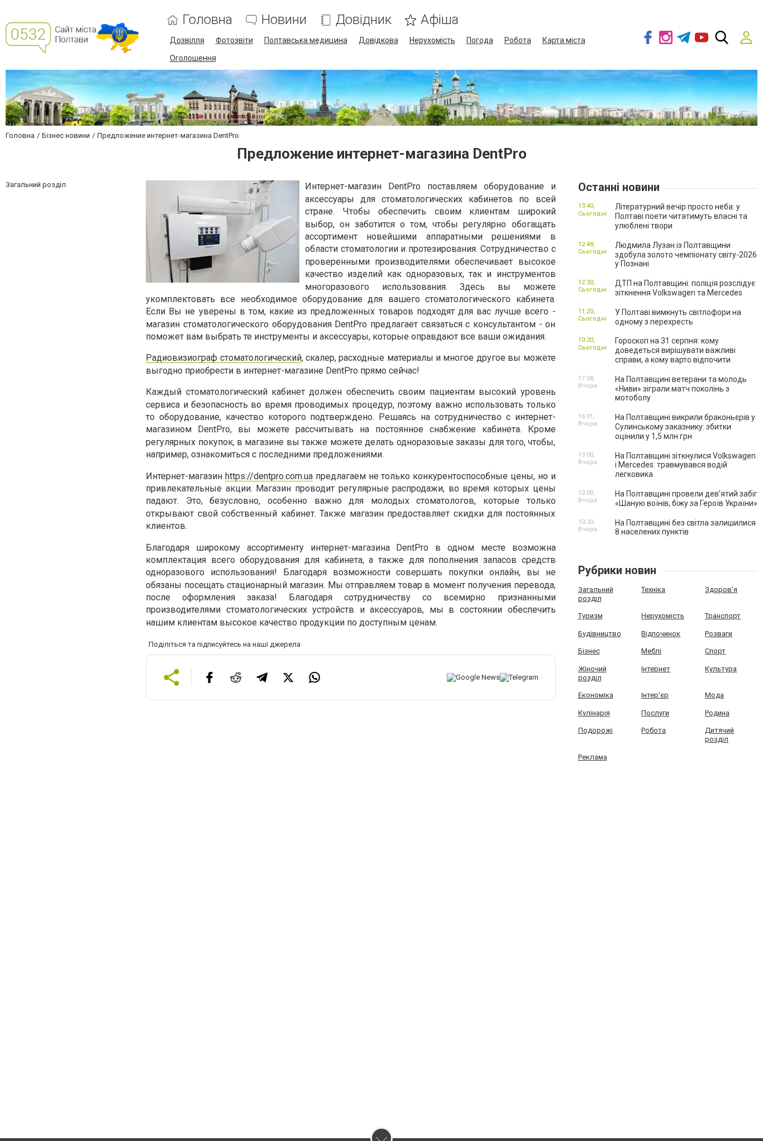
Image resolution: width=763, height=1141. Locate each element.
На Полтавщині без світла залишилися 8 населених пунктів (685, 527)
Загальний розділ (595, 594)
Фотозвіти (234, 40)
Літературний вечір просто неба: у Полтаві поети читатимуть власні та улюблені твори (681, 216)
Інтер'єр (655, 695)
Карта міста (563, 40)
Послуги (655, 713)
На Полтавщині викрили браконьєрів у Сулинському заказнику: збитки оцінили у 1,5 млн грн (685, 427)
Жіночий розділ (592, 673)
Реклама (592, 757)
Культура (721, 669)
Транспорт (723, 616)
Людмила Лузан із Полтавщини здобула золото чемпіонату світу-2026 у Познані (686, 255)
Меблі (651, 651)
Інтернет (655, 669)
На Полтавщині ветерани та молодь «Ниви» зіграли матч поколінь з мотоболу (681, 389)
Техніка (653, 589)
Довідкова (378, 40)
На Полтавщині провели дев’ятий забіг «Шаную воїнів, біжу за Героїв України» (686, 498)
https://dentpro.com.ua (269, 476)
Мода (714, 695)
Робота (517, 40)
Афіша (440, 19)
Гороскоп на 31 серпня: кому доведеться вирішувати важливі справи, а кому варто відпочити (675, 350)
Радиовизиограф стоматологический (223, 357)
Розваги (718, 633)
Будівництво (599, 633)
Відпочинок (660, 633)
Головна (207, 19)
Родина (717, 713)
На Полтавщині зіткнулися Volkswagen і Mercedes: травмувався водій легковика (685, 465)
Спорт (715, 651)
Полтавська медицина (305, 40)
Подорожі (595, 730)
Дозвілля (187, 40)
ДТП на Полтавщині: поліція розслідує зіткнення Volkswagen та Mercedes (685, 288)
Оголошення (193, 58)
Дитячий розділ (719, 734)
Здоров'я (721, 589)
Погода (479, 40)
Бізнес (589, 651)
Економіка (595, 695)
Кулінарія (594, 713)
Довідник (364, 19)
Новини (284, 19)
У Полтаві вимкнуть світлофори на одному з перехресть (678, 317)
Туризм (590, 616)
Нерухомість (432, 40)
